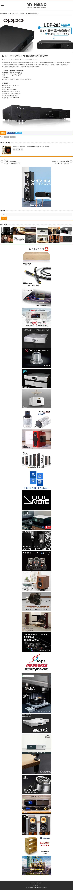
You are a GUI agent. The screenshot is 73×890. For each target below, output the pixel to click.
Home (3, 13)
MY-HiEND (37, 4)
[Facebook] (35, 885)
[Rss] (34, 885)
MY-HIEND (40, 883)
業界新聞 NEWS (29, 59)
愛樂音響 (13, 137)
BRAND (8, 13)
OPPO (12, 13)
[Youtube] (37, 885)
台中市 (6, 137)
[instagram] (39, 885)
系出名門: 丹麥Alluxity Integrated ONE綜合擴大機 (12, 162)
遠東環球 (35, 59)
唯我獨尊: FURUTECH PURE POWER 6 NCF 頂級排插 (60, 162)
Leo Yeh (5, 59)
